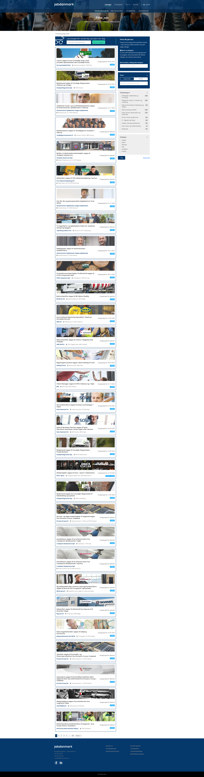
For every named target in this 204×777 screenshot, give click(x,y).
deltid (123, 142)
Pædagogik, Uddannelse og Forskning (130, 96)
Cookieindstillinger (136, 751)
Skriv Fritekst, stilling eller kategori (131, 62)
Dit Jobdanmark (144, 11)
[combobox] (134, 66)
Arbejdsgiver (118, 4)
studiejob (124, 149)
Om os (128, 4)
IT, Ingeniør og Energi (128, 120)
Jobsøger (108, 4)
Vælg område (127, 79)
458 (73, 736)
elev (123, 147)
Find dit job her (126, 39)
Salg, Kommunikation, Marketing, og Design (133, 106)
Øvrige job (125, 129)
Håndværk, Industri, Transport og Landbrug (132, 101)
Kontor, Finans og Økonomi (130, 117)
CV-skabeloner (130, 11)
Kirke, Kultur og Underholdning (131, 126)
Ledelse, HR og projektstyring (131, 123)
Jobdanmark (89, 21)
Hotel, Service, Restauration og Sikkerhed (131, 113)
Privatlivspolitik (135, 746)
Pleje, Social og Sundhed (129, 110)
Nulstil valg (146, 158)
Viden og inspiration (117, 11)
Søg (121, 158)
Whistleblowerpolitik (137, 754)
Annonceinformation (112, 751)
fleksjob (124, 145)
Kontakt (135, 4)
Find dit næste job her (102, 11)
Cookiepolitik (134, 748)
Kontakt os (109, 746)
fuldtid (124, 140)
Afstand (141, 79)
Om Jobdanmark (111, 748)
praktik (124, 151)
